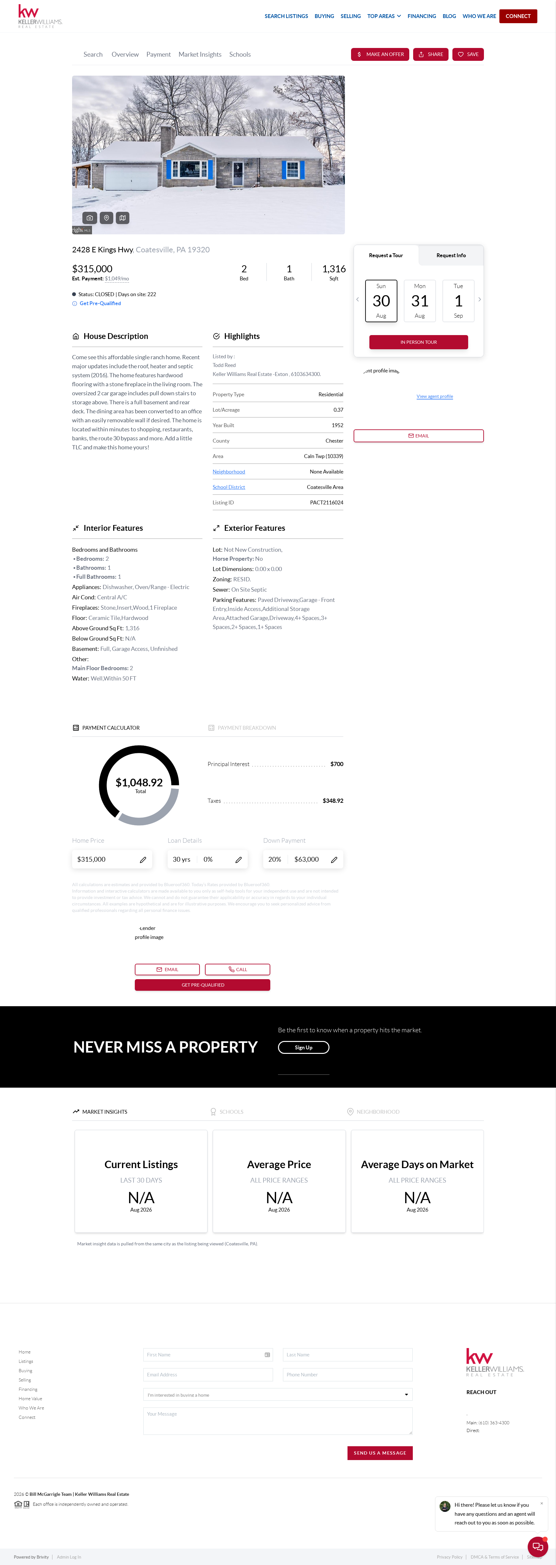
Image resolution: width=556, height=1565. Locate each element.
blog (449, 16)
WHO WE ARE (479, 16)
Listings (26, 1361)
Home (25, 1351)
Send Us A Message (380, 1453)
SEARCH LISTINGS (286, 16)
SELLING (351, 16)
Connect (27, 1417)
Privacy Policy (450, 1557)
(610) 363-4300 (493, 1422)
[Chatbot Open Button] (538, 1547)
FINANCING (422, 16)
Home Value (30, 1398)
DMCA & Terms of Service (495, 1557)
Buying (25, 1370)
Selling (25, 1379)
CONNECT (518, 16)
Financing (28, 1389)
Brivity (43, 1557)
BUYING (324, 16)
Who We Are (31, 1407)
